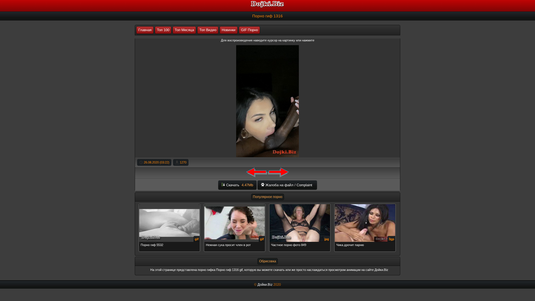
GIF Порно (249, 30)
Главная (145, 30)
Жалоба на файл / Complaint (288, 185)
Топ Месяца (184, 30)
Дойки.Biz (265, 284)
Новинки (229, 30)
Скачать (239, 185)
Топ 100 (163, 30)
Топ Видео (207, 30)
